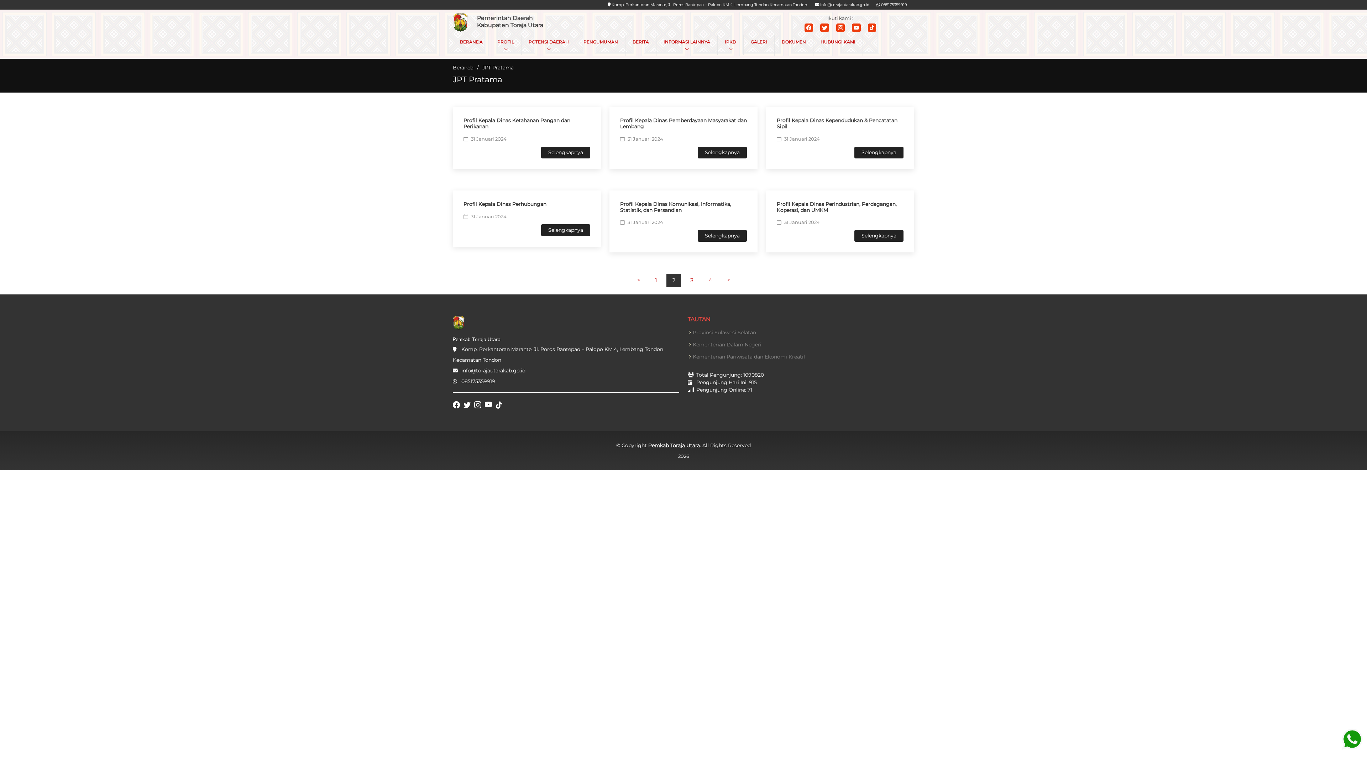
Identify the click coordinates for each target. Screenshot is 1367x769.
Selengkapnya (565, 152)
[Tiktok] (872, 27)
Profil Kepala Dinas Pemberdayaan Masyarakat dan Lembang (683, 123)
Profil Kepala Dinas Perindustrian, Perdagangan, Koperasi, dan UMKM (837, 207)
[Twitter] (824, 27)
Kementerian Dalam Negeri (727, 344)
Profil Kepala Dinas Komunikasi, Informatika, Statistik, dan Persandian (675, 207)
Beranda (463, 67)
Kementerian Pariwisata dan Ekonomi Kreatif (749, 356)
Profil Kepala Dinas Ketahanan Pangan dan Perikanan (516, 123)
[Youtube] (856, 27)
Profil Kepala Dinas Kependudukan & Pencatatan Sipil (837, 123)
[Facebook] (809, 27)
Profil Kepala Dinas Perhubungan (504, 204)
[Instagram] (840, 27)
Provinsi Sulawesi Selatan (724, 332)
